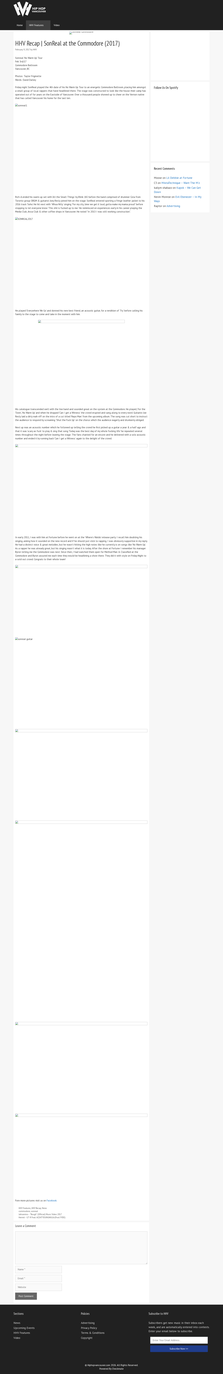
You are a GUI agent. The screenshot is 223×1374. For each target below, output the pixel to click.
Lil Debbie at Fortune (179, 178)
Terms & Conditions (92, 1333)
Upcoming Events (24, 1328)
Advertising (173, 206)
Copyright (86, 1338)
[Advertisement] (150, 9)
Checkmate (118, 1368)
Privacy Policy (89, 1328)
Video (57, 25)
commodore (24, 1211)
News (44, 1208)
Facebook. (52, 1200)
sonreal (34, 1211)
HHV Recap (36, 1208)
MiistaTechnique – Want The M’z (180, 183)
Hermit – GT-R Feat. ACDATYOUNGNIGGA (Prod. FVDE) (42, 1217)
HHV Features (36, 25)
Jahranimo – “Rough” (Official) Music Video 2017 (40, 1214)
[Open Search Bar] (204, 25)
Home (20, 25)
